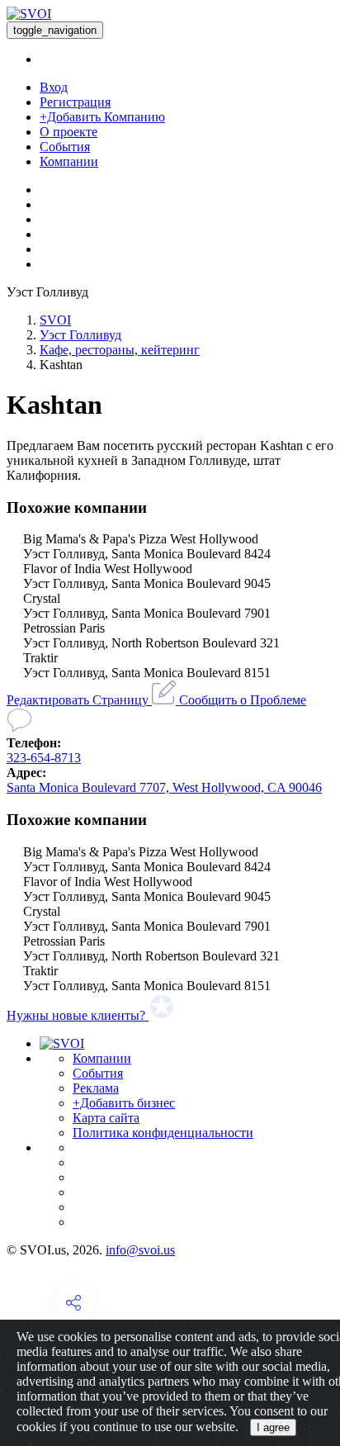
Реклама (96, 1088)
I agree (273, 1427)
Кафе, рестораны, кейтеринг (120, 350)
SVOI (55, 320)
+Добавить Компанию (102, 117)
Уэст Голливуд (80, 335)
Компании (69, 161)
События (65, 147)
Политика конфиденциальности (163, 1133)
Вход (54, 87)
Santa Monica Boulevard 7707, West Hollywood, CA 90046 (164, 787)
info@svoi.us (140, 1250)
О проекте (68, 132)
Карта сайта (106, 1118)
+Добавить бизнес (124, 1103)
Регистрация (75, 102)
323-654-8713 (44, 758)
